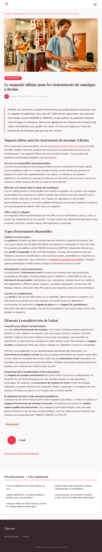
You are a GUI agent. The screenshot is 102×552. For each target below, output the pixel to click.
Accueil (7, 14)
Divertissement (18, 14)
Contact (25, 536)
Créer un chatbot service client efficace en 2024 (25, 487)
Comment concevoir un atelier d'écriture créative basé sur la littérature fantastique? (75, 496)
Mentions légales (11, 536)
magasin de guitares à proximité (66, 259)
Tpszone (9, 528)
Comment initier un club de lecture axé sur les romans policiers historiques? (26, 505)
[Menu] (95, 4)
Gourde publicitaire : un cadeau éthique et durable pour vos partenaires (25, 496)
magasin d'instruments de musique (68, 146)
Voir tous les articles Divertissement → (22, 453)
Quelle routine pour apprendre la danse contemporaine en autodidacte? (73, 487)
